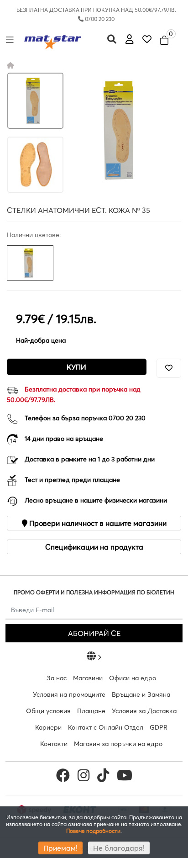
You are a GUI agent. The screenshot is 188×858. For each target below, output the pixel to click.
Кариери (48, 727)
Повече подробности (93, 830)
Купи (76, 366)
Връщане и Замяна (141, 694)
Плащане (91, 711)
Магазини (88, 678)
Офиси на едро (132, 678)
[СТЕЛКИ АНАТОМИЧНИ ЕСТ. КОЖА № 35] (35, 100)
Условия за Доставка (144, 711)
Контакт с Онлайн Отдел (105, 727)
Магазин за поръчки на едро (118, 744)
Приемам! (60, 848)
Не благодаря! (119, 848)
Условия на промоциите (69, 694)
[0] (146, 39)
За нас (57, 678)
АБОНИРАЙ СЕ (94, 633)
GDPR (158, 727)
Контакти (54, 744)
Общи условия (48, 711)
